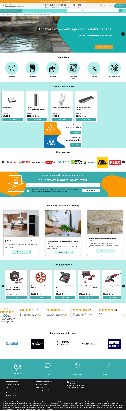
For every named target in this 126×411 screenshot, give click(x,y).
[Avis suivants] (124, 315)
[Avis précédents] (17, 315)
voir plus (39, 315)
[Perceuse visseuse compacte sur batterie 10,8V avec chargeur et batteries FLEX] (16, 277)
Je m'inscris (91, 190)
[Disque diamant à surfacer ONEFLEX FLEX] (40, 277)
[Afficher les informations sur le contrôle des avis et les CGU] (14, 318)
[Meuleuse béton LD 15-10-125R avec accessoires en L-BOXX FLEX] (89, 277)
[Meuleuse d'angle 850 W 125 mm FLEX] (113, 277)
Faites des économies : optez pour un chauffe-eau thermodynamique (63, 1)
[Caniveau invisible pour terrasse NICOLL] (86, 98)
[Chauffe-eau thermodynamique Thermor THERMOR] (37, 98)
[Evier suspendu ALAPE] (12, 98)
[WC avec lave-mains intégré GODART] (61, 98)
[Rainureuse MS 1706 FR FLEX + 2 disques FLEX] (64, 277)
